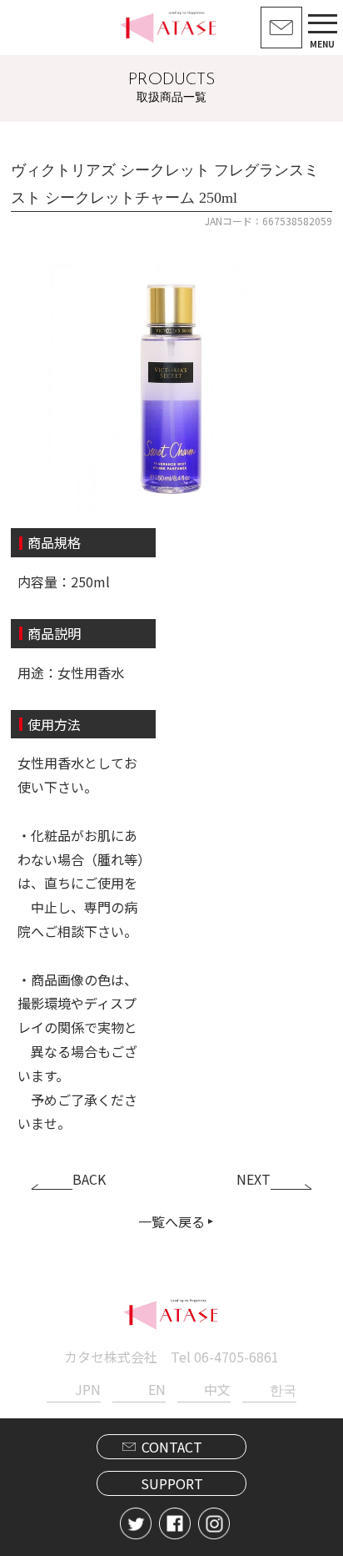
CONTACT (172, 1447)
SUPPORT (172, 1483)
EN (157, 1389)
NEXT (253, 1179)
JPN (87, 1389)
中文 (217, 1389)
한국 (283, 1389)
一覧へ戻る (171, 1221)
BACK (89, 1179)
